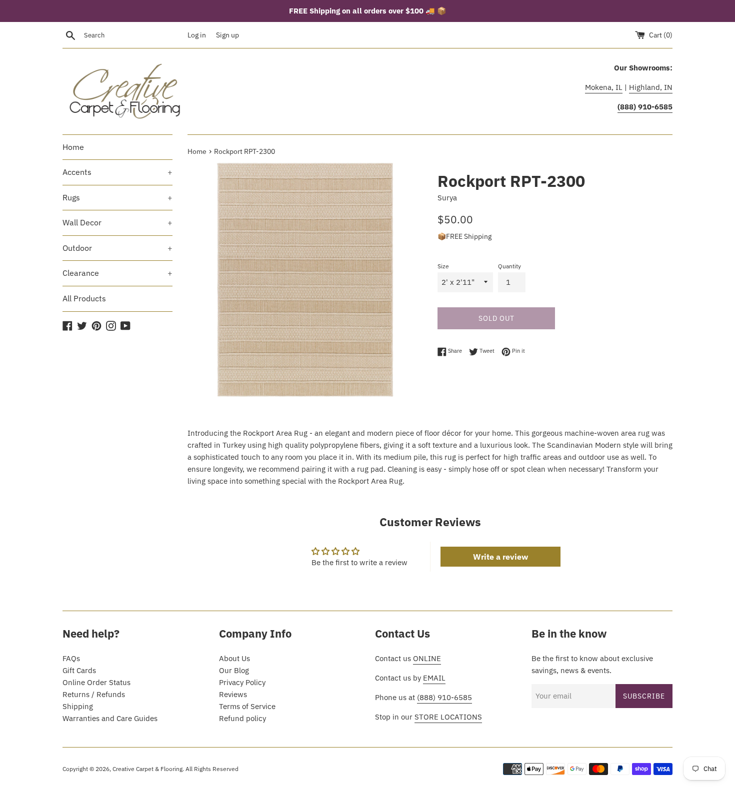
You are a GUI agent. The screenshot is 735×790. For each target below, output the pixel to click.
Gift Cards (79, 670)
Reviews (233, 694)
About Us (234, 658)
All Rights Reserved (212, 769)
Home (73, 147)
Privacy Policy (242, 682)
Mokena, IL (603, 87)
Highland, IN (650, 87)
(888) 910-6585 (444, 697)
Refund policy (242, 718)
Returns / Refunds (93, 694)
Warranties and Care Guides (110, 718)
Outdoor (117, 248)
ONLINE (427, 658)
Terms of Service (247, 706)
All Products (84, 298)
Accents (117, 172)
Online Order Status (96, 682)
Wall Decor (117, 222)
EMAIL (434, 678)
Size (443, 266)
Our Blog (234, 670)
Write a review (500, 557)
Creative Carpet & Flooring (147, 769)
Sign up (227, 34)
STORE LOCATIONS (448, 717)
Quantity (509, 266)
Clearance (117, 273)
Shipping (77, 706)
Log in (197, 34)
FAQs (71, 658)
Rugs (117, 197)
